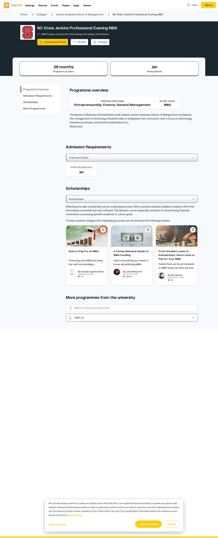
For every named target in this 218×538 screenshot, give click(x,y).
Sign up (208, 5)
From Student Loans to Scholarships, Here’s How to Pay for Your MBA (176, 255)
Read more (76, 126)
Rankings (29, 5)
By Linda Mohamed (132, 271)
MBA (79, 317)
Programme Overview (36, 89)
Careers (87, 5)
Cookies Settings (57, 524)
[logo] (13, 5)
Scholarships (30, 102)
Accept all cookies (148, 524)
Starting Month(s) (81, 167)
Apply (76, 5)
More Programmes (34, 108)
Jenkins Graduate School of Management (80, 14)
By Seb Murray (175, 275)
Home (23, 14)
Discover (42, 5)
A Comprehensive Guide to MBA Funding (131, 253)
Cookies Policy (75, 515)
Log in (195, 4)
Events (54, 5)
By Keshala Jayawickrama (91, 271)
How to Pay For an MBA (84, 251)
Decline (172, 524)
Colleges (41, 14)
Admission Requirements (37, 95)
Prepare (66, 5)
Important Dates (78, 157)
